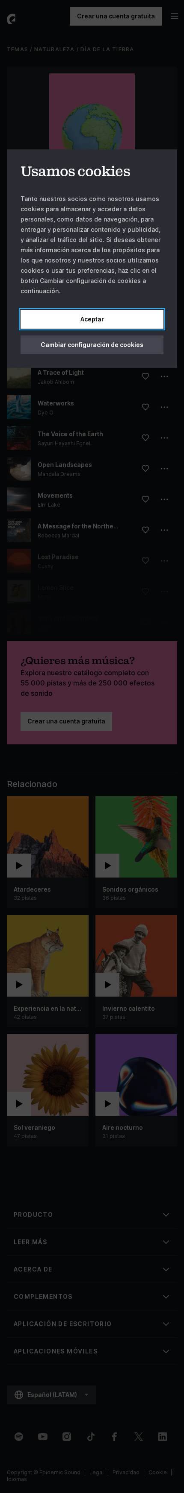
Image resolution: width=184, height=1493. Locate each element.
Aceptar (92, 319)
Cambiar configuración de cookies (92, 344)
